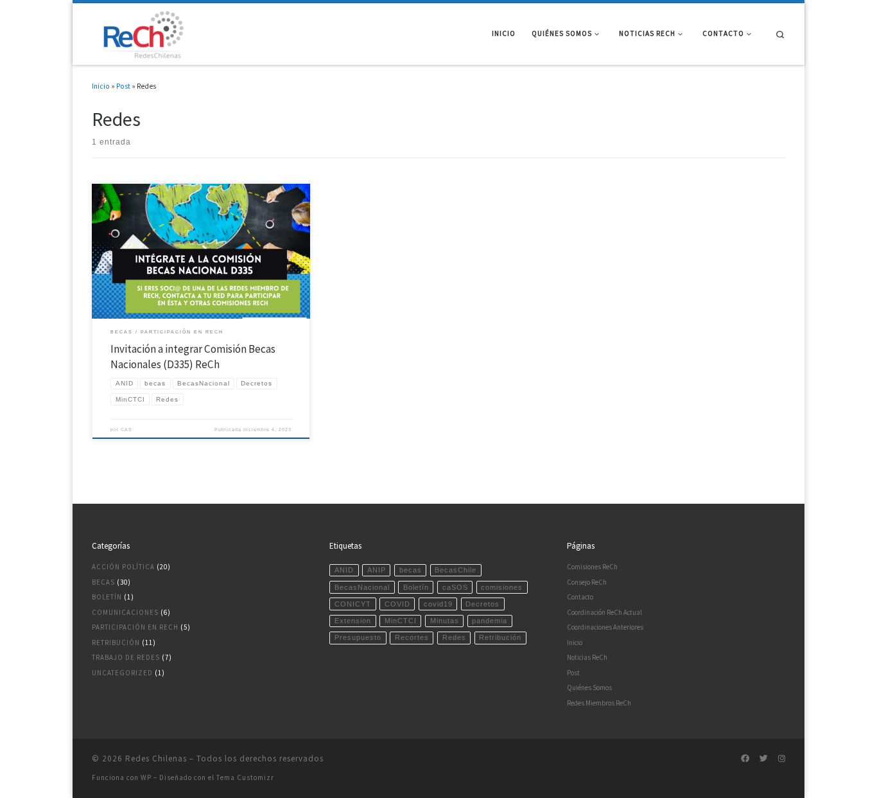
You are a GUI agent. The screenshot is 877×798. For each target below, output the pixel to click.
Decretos (482, 604)
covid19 (438, 604)
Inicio (101, 86)
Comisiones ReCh (592, 566)
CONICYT (352, 604)
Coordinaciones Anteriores (605, 627)
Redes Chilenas (156, 758)
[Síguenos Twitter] (764, 758)
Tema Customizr (245, 777)
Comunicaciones (125, 612)
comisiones (502, 587)
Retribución (116, 642)
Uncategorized (122, 672)
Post (123, 86)
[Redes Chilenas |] (140, 32)
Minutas (444, 621)
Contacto (580, 596)
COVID (397, 604)
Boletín (107, 596)
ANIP (376, 570)
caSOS (455, 587)
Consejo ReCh (587, 582)
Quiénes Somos (589, 687)
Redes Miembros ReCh (599, 702)
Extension (352, 621)
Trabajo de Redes (126, 657)
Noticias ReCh (587, 657)
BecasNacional (362, 587)
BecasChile (455, 570)
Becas (103, 582)
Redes (454, 637)
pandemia (489, 621)
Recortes (412, 637)
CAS (126, 429)
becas (410, 570)
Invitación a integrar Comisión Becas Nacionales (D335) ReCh (192, 356)
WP (146, 777)
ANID (344, 570)
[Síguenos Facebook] (745, 758)
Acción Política (123, 566)
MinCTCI (401, 621)
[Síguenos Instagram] (781, 758)
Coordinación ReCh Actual (604, 612)
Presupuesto (357, 637)
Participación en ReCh (135, 627)
